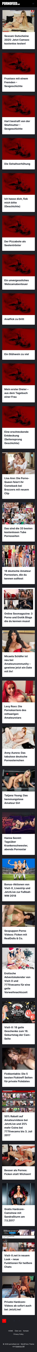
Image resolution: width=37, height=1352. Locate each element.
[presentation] (18, 21)
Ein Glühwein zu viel (16, 354)
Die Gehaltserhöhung (17, 163)
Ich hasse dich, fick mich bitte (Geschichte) (16, 202)
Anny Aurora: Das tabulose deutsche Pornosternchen (15, 756)
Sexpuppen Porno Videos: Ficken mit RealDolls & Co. (15, 934)
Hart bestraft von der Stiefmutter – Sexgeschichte (17, 125)
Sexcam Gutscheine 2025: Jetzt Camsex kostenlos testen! (16, 39)
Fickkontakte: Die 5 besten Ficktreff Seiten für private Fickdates (18, 1077)
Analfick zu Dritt (14, 319)
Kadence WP (20, 1346)
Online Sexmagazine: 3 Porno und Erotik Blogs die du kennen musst (18, 617)
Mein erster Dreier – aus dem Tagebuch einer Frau (16, 393)
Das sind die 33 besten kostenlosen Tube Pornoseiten (18, 532)
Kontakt (26, 1331)
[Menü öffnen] (33, 3)
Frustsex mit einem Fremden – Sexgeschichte (16, 82)
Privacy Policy (18, 1334)
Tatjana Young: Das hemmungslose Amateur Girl (16, 799)
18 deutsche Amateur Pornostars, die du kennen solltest (17, 574)
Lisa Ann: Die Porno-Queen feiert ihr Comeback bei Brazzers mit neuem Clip (16, 486)
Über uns (18, 1331)
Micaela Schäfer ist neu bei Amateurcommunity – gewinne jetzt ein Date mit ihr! (18, 664)
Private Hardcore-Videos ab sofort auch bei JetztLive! (17, 1305)
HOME (10, 1331)
